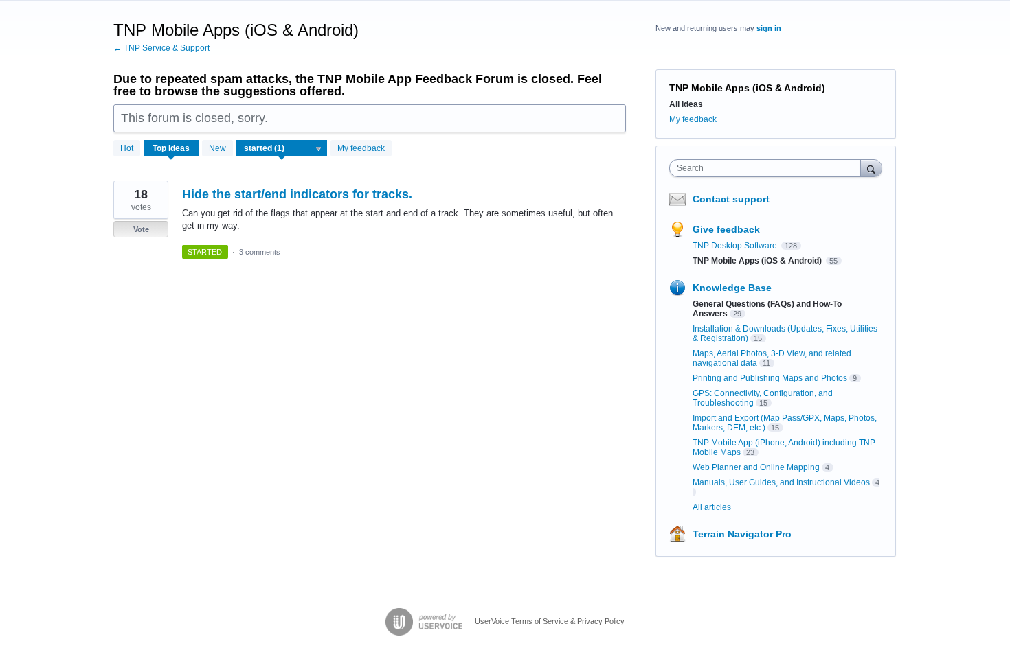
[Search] (871, 167)
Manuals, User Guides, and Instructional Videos (781, 482)
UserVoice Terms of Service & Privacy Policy (550, 621)
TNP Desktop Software (736, 246)
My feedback (361, 148)
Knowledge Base (732, 287)
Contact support (731, 199)
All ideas (686, 104)
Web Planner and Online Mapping (756, 467)
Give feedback (726, 229)
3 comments (259, 252)
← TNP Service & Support (161, 48)
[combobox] (768, 168)
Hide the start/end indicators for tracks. (297, 194)
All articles (712, 507)
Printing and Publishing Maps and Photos (770, 378)
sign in (768, 28)
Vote (141, 229)
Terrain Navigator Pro (742, 533)
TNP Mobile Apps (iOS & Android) (758, 261)
